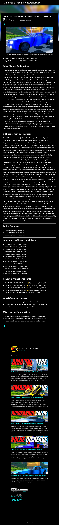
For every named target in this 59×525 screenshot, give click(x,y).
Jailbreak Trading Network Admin (28, 348)
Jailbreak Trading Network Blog (22, 2)
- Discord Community (17, 498)
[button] (4, 24)
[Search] (43, 2)
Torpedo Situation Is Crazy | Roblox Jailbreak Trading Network (27, 423)
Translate (23, 491)
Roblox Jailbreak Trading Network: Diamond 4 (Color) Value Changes (28, 475)
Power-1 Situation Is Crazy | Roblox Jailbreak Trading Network (27, 397)
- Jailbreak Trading (16, 496)
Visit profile (22, 350)
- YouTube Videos (15, 501)
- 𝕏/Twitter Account (16, 499)
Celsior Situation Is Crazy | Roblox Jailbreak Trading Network (26, 449)
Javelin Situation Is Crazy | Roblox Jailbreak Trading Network (26, 371)
